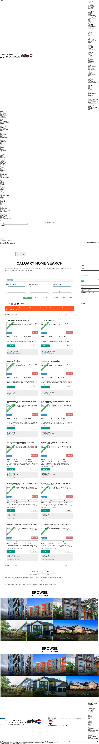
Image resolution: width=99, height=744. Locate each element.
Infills (89, 10)
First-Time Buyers (91, 104)
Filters (54, 250)
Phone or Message (3, 237)
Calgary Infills (86, 341)
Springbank (90, 23)
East (89, 37)
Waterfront (90, 92)
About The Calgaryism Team (93, 107)
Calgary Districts (91, 30)
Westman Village (91, 97)
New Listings (90, 705)
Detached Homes (91, 4)
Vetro (89, 87)
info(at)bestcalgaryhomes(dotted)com (89, 741)
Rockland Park (91, 61)
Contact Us (90, 110)
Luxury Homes (91, 5)
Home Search (90, 1)
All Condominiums (91, 69)
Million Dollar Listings (92, 16)
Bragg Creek (90, 25)
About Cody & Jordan (87, 319)
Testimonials (90, 108)
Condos (89, 67)
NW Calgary (85, 334)
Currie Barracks (91, 47)
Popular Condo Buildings (93, 82)
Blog (89, 109)
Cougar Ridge (90, 46)
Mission (89, 58)
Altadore (89, 42)
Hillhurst (89, 54)
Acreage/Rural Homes (92, 11)
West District (90, 64)
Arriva (89, 88)
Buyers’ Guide (85, 317)
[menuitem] (93, 10)
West (89, 33)
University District (91, 64)
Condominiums (91, 6)
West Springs (90, 65)
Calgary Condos (91, 68)
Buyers (89, 102)
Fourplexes (90, 14)
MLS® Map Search (91, 3)
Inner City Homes (91, 10)
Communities (90, 30)
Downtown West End (92, 49)
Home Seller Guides (92, 101)
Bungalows (90, 12)
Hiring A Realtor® (91, 100)
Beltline (89, 75)
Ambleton (90, 43)
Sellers (89, 98)
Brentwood (90, 44)
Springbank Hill (91, 62)
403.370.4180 (9, 240)
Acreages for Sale (86, 350)
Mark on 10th (90, 85)
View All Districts (91, 39)
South (89, 35)
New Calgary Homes (87, 345)
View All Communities (92, 66)
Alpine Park (90, 41)
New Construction (91, 9)
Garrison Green (91, 51)
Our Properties (91, 17)
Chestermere (90, 22)
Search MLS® (85, 312)
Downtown (90, 48)
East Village (90, 50)
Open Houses (90, 16)
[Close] (0, 111)
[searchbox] (34, 250)
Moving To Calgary (91, 104)
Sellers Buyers (91, 728)
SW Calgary (85, 328)
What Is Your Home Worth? (93, 99)
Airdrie (89, 19)
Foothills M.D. (90, 24)
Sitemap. (25, 743)
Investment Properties (92, 15)
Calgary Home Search (92, 2)
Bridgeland (90, 45)
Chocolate (90, 89)
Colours (89, 94)
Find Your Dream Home (26, 270)
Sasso (89, 86)
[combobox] (34, 250)
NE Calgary (85, 332)
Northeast (90, 37)
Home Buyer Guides (92, 105)
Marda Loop (90, 57)
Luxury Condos (91, 7)
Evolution (90, 84)
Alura (89, 83)
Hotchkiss (90, 56)
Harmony (89, 27)
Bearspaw (90, 29)
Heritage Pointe (91, 28)
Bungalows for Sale (87, 352)
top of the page (14, 584)
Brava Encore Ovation (92, 93)
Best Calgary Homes (51, 584)
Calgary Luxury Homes (87, 343)
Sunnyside (90, 63)
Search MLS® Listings (92, 703)
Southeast (90, 38)
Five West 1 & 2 (91, 90)
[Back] (2, 111)
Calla (89, 84)
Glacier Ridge (90, 52)
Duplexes (90, 13)
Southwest (90, 36)
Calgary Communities (92, 40)
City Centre (90, 34)
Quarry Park (90, 59)
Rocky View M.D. (91, 23)
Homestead (90, 55)
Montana (89, 91)
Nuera (89, 96)
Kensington (90, 57)
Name (1, 223)
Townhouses (90, 8)
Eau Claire (90, 50)
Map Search (90, 704)
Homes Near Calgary (92, 18)
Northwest (90, 32)
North (89, 31)
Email (1, 225)
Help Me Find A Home (92, 103)
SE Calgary (85, 330)
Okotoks (89, 20)
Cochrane (90, 21)
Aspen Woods (90, 43)
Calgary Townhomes (87, 339)
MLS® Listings (91, 3)
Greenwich (90, 53)
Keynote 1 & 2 (90, 95)
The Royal (90, 97)
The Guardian (90, 91)
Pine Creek (90, 60)
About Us (89, 106)
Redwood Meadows (92, 26)
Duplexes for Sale (86, 354)
